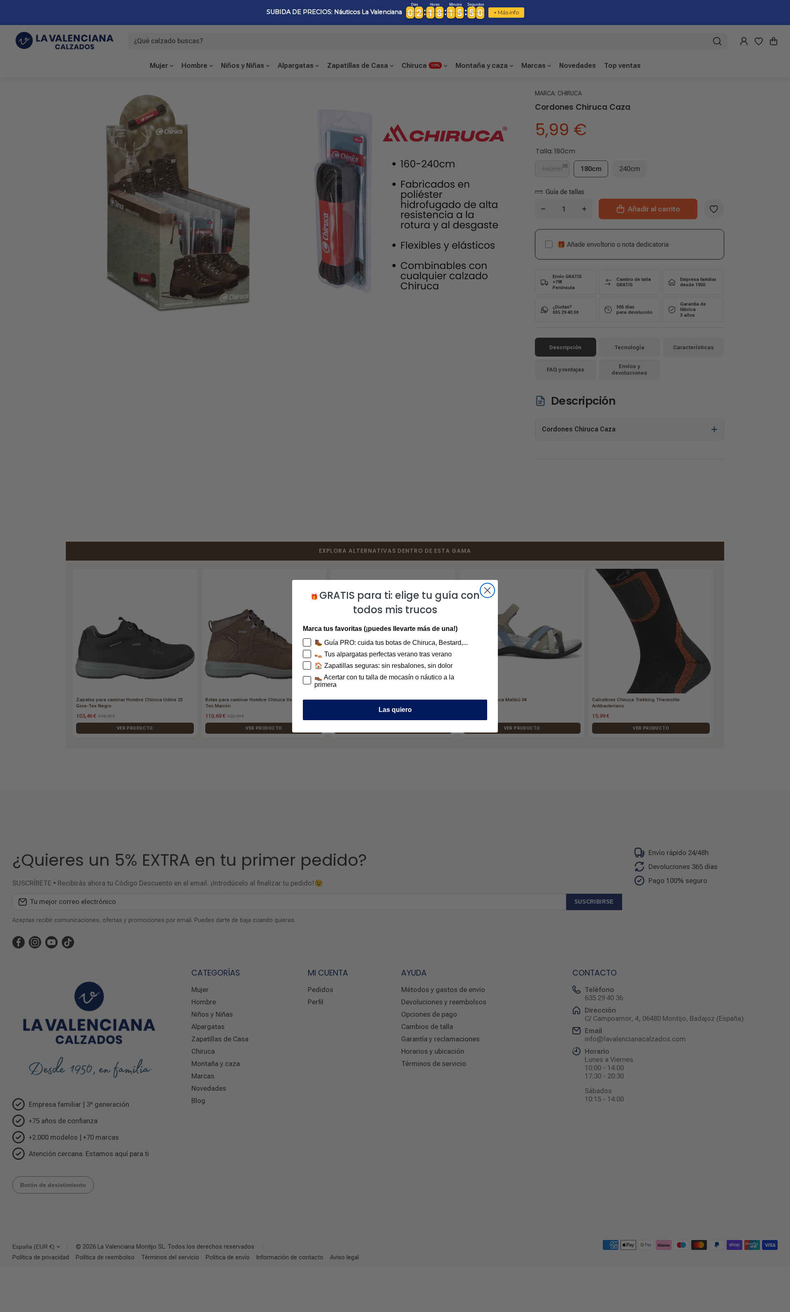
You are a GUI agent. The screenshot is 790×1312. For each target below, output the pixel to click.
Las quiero (395, 709)
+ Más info (506, 12)
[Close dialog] (487, 590)
